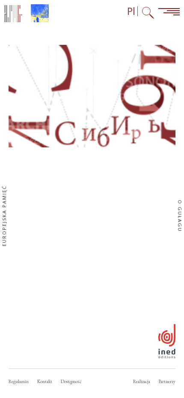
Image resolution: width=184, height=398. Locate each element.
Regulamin (19, 381)
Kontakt (44, 381)
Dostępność (71, 381)
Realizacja (141, 381)
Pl (131, 11)
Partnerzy (167, 381)
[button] (92, 96)
